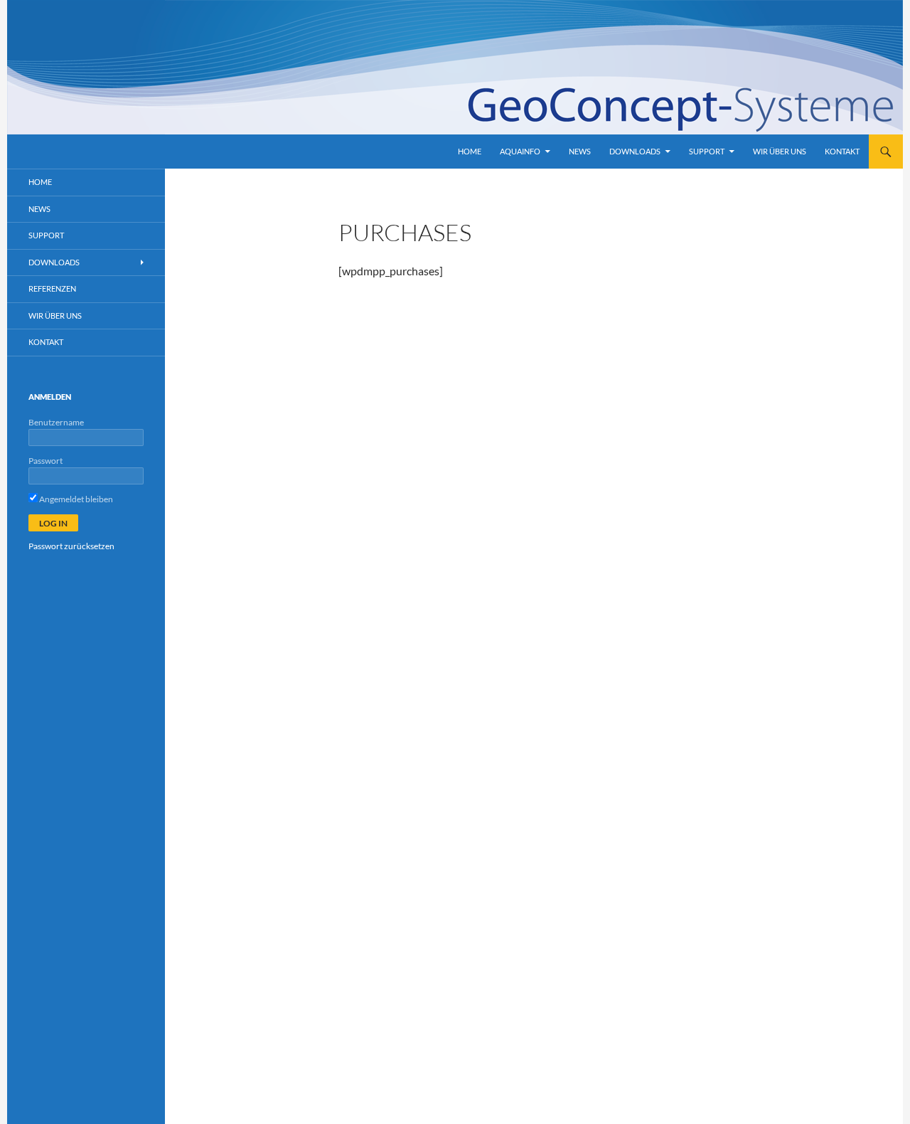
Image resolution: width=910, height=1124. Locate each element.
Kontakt (842, 151)
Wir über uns (779, 151)
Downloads (634, 151)
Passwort (45, 460)
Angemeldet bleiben (75, 499)
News (580, 151)
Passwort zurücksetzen (71, 546)
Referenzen (52, 288)
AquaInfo (520, 151)
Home (469, 151)
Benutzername (56, 422)
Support (706, 151)
